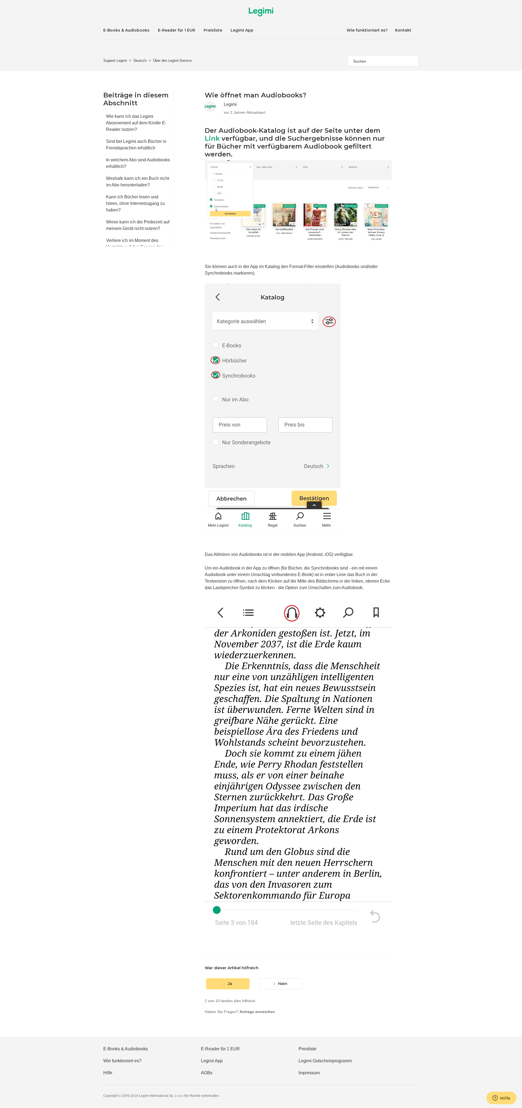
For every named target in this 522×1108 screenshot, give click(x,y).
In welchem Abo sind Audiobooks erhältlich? (138, 163)
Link (212, 138)
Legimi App (242, 30)
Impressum (309, 1072)
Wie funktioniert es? (367, 30)
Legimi (230, 104)
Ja (230, 983)
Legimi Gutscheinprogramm (325, 1060)
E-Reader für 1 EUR (176, 30)
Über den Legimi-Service (172, 61)
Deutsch (140, 61)
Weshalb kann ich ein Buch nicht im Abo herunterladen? (137, 181)
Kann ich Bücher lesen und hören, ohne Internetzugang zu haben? (135, 203)
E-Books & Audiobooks (126, 30)
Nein (282, 983)
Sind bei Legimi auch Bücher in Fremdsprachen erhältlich (136, 144)
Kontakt (403, 30)
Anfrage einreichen (257, 1011)
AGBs (206, 1072)
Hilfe (107, 1072)
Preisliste (213, 30)
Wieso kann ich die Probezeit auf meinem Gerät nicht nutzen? (137, 225)
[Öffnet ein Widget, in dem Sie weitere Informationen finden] (501, 1098)
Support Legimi (115, 61)
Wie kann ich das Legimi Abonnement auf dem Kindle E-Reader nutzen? (136, 123)
